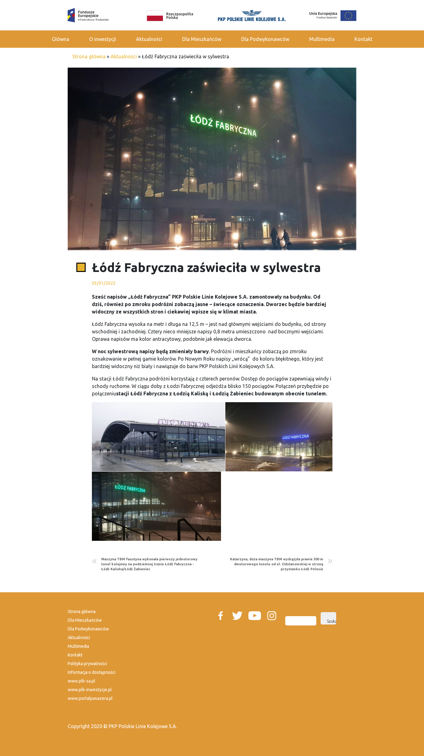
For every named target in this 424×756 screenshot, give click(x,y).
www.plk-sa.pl (81, 680)
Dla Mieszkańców (201, 39)
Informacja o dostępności (91, 672)
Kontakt (363, 39)
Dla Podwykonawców (265, 39)
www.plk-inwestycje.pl (90, 689)
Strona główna (89, 56)
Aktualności (149, 39)
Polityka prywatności (87, 663)
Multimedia (322, 39)
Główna (60, 39)
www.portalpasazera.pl (90, 698)
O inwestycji (102, 39)
